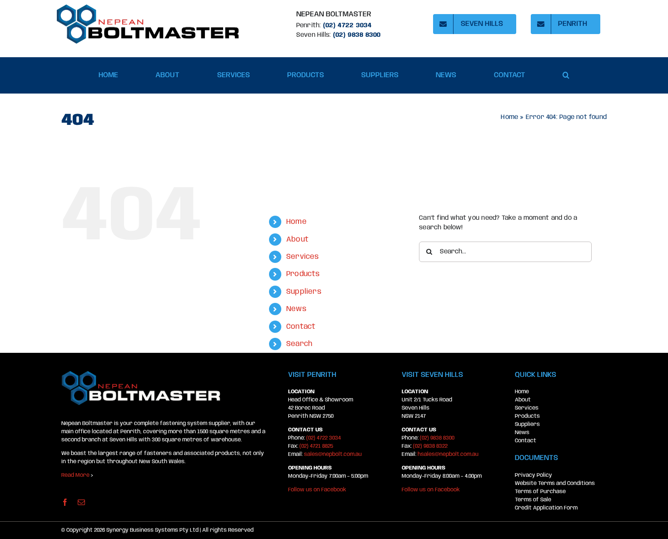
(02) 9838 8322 (430, 446)
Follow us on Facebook (317, 490)
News (296, 309)
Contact (300, 327)
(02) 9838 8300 (437, 438)
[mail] (81, 502)
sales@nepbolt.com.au (333, 454)
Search (299, 344)
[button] (566, 75)
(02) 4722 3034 (347, 25)
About (297, 239)
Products (303, 274)
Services (302, 257)
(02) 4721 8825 (316, 446)
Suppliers (303, 292)
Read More (75, 475)
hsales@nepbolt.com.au (448, 454)
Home (509, 117)
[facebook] (65, 502)
